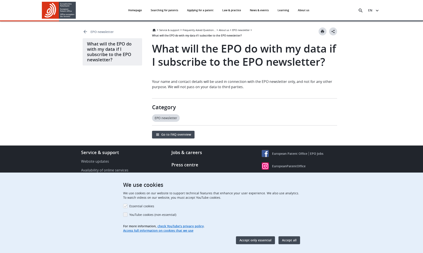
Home (154, 30)
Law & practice (231, 10)
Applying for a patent (200, 10)
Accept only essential (255, 240)
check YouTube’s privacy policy (181, 226)
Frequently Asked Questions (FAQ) (199, 30)
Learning (283, 10)
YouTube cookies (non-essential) (152, 215)
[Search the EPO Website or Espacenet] (361, 11)
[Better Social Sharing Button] (333, 31)
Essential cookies (141, 206)
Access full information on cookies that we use (158, 230)
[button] (76, 10)
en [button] (370, 10)
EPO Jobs (316, 153)
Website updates (95, 161)
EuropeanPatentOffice (289, 166)
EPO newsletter (102, 32)
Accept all (289, 240)
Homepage (135, 10)
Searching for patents (164, 10)
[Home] (59, 10)
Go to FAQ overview (176, 134)
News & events (259, 10)
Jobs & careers (186, 152)
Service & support (169, 30)
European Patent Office (289, 153)
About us (303, 10)
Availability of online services (104, 170)
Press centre (184, 165)
